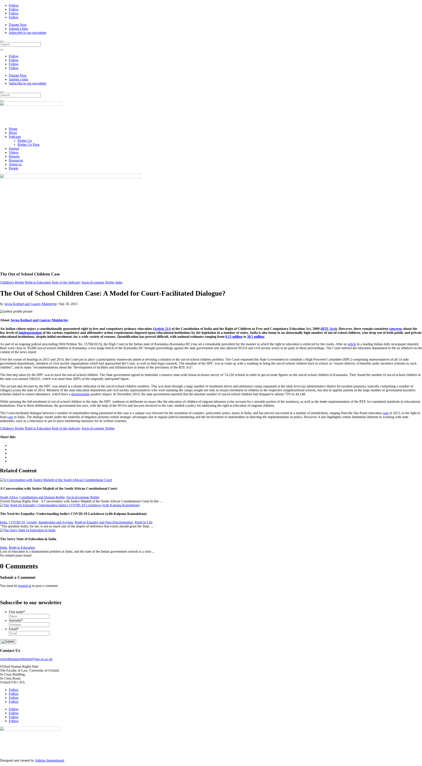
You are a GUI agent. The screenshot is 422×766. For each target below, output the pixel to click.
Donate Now (18, 25)
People (13, 168)
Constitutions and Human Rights (42, 497)
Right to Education (38, 282)
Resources (16, 160)
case (386, 413)
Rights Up (25, 140)
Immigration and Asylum (55, 522)
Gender (32, 522)
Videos (13, 152)
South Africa (9, 497)
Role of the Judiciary (66, 282)
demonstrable (80, 394)
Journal (14, 148)
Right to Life (144, 522)
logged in (24, 586)
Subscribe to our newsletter (27, 32)
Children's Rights (12, 282)
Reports (14, 156)
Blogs (13, 133)
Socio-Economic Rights (98, 282)
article (352, 344)
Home (13, 129)
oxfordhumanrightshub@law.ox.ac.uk (26, 659)
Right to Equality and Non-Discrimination (104, 522)
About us (15, 164)
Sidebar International (49, 760)
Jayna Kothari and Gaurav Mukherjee (30, 304)
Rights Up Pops (29, 144)
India (118, 282)
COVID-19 (17, 522)
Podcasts (15, 136)
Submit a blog (18, 29)
